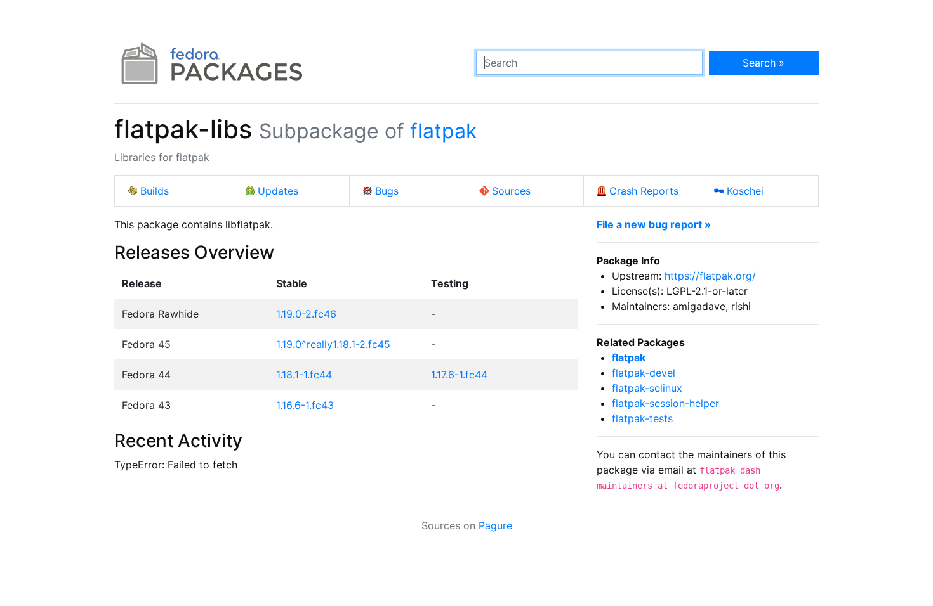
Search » (763, 62)
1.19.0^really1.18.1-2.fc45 (333, 344)
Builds (154, 190)
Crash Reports (643, 190)
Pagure (495, 525)
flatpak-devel (643, 372)
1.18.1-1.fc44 (304, 374)
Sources (511, 190)
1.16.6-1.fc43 (305, 405)
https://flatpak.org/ (710, 275)
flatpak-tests (642, 418)
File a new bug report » (654, 224)
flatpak (443, 131)
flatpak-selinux (647, 388)
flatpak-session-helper (665, 403)
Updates (278, 190)
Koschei (745, 190)
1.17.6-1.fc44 (459, 374)
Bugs (387, 190)
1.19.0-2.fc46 (306, 313)
